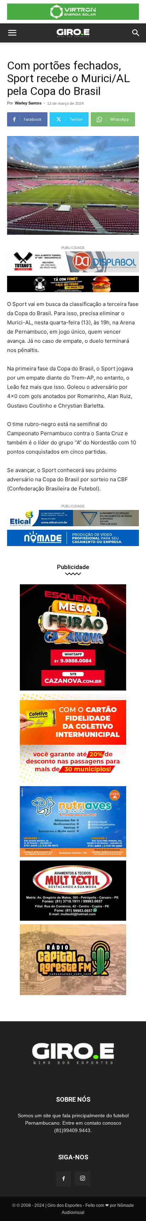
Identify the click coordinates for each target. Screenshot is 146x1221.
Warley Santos (28, 103)
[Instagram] (82, 1178)
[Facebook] (63, 1179)
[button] (12, 32)
